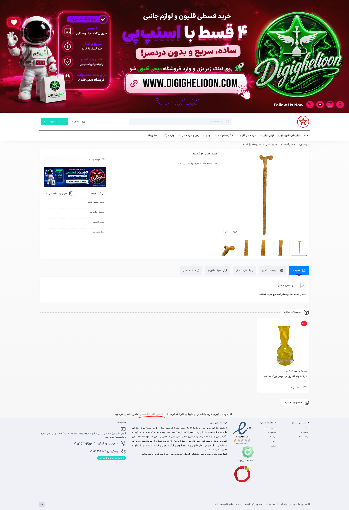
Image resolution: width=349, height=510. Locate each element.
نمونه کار (273, 437)
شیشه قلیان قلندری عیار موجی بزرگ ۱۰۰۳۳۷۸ (285, 377)
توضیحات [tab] (296, 270)
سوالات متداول (303, 437)
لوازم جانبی (304, 144)
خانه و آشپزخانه (288, 144)
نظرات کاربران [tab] (242, 270)
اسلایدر (273, 446)
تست (274, 441)
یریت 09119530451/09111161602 (96, 443)
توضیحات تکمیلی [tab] (270, 270)
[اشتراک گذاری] (235, 231)
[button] (304, 387)
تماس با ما (304, 432)
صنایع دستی (271, 144)
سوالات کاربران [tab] (214, 270)
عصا (182, 164)
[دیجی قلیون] (303, 122)
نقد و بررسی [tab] (188, 270)
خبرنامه (306, 428)
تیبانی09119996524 (104, 451)
